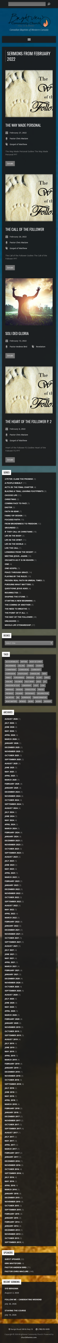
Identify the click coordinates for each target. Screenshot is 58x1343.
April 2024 (10, 824)
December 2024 (12, 792)
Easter (8, 507)
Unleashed (10, 621)
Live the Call (11, 548)
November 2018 (12, 1076)
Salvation (10, 697)
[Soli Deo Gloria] (29, 324)
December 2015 (12, 1197)
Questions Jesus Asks (16, 588)
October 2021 (12, 938)
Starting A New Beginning (19, 600)
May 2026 (9, 731)
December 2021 (12, 930)
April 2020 (10, 1011)
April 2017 (10, 1145)
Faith (44, 674)
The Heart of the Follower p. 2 (28, 421)
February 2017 (12, 1153)
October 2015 (12, 1205)
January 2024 (11, 836)
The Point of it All (15, 613)
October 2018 (12, 1080)
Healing (9, 682)
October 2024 (12, 800)
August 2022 (11, 905)
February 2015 (12, 1214)
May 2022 (9, 909)
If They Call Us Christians (19, 531)
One (7, 564)
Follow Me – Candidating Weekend (23, 1299)
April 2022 (10, 913)
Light (36, 685)
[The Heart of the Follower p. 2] (29, 412)
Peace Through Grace (16, 572)
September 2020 (13, 990)
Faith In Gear (12, 511)
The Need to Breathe (16, 608)
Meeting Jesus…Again (16, 556)
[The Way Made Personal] (29, 115)
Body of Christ (36, 662)
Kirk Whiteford (13, 1263)
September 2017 (13, 1128)
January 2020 (11, 1023)
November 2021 (12, 934)
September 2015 (13, 1209)
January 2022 (11, 926)
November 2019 (12, 1027)
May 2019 (9, 1051)
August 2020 (11, 994)
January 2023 (11, 885)
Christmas (10, 499)
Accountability (12, 662)
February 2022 (12, 921)
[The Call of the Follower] (29, 219)
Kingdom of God (12, 685)
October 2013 (12, 1238)
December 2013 (12, 1230)
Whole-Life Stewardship (18, 625)
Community (35, 670)
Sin (18, 697)
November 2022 (12, 893)
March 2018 (11, 1104)
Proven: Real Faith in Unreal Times (23, 580)
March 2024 (11, 828)
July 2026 (9, 723)
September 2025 (13, 759)
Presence (9, 693)
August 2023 (11, 857)
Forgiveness (19, 677)
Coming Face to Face (16, 503)
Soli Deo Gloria (17, 333)
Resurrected (11, 592)
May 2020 (9, 1007)
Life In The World (14, 544)
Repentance (30, 693)
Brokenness (10, 666)
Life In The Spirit (13, 540)
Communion (23, 670)
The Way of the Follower (19, 617)
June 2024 (9, 816)
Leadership (26, 685)
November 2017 (12, 1120)
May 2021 (9, 958)
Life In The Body (13, 535)
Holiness (18, 682)
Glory (39, 677)
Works (38, 701)
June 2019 (9, 1047)
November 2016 (12, 1165)
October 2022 (12, 897)
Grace (47, 677)
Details (10, 163)
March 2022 (11, 917)
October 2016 (12, 1169)
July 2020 (9, 998)
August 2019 (11, 1039)
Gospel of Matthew (18, 144)
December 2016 (12, 1161)
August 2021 (11, 946)
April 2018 (10, 1100)
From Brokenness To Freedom (21, 523)
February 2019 (12, 1063)
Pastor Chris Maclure (19, 138)
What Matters (11, 701)
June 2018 (9, 1092)
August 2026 (11, 719)
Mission (19, 689)
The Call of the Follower (24, 229)
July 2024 (9, 812)
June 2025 (9, 767)
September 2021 (13, 942)
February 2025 (12, 783)
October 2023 (12, 848)
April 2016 (10, 1185)
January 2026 (11, 743)
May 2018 (9, 1096)
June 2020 (9, 1002)
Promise (19, 693)
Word (30, 701)
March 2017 (11, 1149)
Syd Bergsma (11, 1288)
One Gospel (11, 568)
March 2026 (11, 739)
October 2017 (12, 1124)
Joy (45, 682)
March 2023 (11, 877)
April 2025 (10, 775)
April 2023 (10, 873)
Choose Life (11, 495)
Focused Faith (12, 519)
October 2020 (12, 986)
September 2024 (13, 804)
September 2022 (13, 901)
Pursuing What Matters (18, 584)
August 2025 (11, 763)
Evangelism (34, 674)
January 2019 (11, 1067)
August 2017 (11, 1132)
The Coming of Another (17, 604)
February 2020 (12, 1019)
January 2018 (11, 1112)
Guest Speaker (12, 1259)
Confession (10, 674)
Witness (22, 701)
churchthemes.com (29, 1337)
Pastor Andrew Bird (18, 346)
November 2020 (12, 982)
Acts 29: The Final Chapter (19, 487)
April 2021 (10, 962)
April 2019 (10, 1055)
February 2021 (12, 970)
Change (30, 666)
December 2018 (12, 1071)
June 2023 (9, 865)
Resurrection (42, 693)
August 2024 (11, 808)
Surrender (26, 697)
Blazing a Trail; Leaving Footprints (24, 491)
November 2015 (12, 1201)
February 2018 (12, 1108)
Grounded (10, 527)
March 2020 (11, 1015)
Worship (47, 701)
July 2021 (9, 950)
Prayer (41, 689)
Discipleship (23, 674)
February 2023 (12, 881)
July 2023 (9, 861)
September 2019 (13, 1035)
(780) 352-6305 (44, 1329)
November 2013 (12, 1234)
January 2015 (11, 1218)
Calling (21, 666)
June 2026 (9, 727)
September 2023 (13, 852)
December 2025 (12, 747)
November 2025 (12, 751)
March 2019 (11, 1059)
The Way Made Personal (23, 125)
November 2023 (12, 844)
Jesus (39, 682)
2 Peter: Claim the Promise (19, 479)
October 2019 (12, 1031)
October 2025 (12, 755)
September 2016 (13, 1173)
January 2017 (11, 1157)
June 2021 (9, 954)
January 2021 (11, 974)
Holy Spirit (29, 682)
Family (8, 677)
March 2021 (11, 966)
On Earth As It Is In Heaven (19, 560)
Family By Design (13, 515)
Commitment (11, 670)
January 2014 (11, 1226)
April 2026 (10, 735)
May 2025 (9, 771)
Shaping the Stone (15, 596)
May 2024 (9, 820)
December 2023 (12, 840)
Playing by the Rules (16, 576)
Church (39, 666)
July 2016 (9, 1177)
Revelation (40, 346)
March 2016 (11, 1189)
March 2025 (11, 779)
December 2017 (12, 1116)
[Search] (48, 4)
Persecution (30, 689)
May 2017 (9, 1140)
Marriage (9, 689)
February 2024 (12, 832)
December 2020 (12, 978)
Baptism (24, 662)
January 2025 (11, 788)
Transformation (39, 697)
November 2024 (12, 796)
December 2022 (12, 889)
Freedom (30, 677)
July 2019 (9, 1043)
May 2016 (9, 1181)
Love (43, 685)
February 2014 (12, 1222)
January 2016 (11, 1193)
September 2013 (13, 1242)
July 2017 (9, 1136)
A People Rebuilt (13, 483)
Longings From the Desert (19, 552)
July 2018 (9, 1088)
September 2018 (13, 1084)
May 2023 (9, 869)
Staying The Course (15, 1310)
